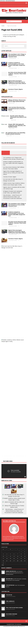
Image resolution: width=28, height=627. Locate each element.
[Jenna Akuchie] (3, 573)
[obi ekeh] (3, 580)
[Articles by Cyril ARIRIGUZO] (3, 603)
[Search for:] (14, 21)
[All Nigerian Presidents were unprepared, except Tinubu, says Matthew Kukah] (14, 506)
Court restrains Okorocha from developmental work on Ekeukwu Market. (16, 109)
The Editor (9, 595)
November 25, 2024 (13, 76)
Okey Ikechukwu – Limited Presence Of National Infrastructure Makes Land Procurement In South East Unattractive (12, 196)
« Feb (2, 565)
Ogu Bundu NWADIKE (11, 614)
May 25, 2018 (13, 120)
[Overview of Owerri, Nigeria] (4, 91)
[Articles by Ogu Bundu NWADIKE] (3, 616)
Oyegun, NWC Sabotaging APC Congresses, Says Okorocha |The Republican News (17, 126)
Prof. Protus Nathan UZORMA (14, 607)
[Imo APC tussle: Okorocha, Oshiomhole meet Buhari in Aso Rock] (5, 116)
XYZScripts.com (22, 626)
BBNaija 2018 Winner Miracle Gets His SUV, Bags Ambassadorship (17, 100)
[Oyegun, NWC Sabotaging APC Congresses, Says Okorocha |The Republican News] (4, 124)
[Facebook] (11, 6)
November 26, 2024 (13, 68)
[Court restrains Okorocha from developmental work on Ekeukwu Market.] (4, 109)
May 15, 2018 (11, 128)
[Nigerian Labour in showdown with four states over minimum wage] (14, 502)
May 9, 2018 (11, 111)
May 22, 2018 (9, 135)
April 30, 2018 (11, 103)
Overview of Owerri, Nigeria (15, 89)
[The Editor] (3, 587)
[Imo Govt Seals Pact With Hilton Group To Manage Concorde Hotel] (13, 247)
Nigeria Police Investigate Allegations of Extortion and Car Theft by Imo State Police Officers (17, 82)
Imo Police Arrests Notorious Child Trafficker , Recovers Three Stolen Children (17, 74)
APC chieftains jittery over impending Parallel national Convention (15, 133)
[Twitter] (14, 6)
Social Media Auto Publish (8, 626)
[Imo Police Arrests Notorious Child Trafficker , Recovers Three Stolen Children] (4, 74)
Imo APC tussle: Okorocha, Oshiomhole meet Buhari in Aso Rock (18, 117)
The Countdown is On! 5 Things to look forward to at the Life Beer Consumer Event (17, 55)
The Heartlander (18, 624)
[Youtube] (17, 6)
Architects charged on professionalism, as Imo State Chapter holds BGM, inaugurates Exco (16, 64)
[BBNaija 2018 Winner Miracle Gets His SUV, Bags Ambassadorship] (4, 101)
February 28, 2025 (12, 58)
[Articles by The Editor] (3, 596)
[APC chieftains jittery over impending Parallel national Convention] (3, 133)
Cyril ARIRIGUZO (10, 601)
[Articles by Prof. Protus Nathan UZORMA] (3, 609)
